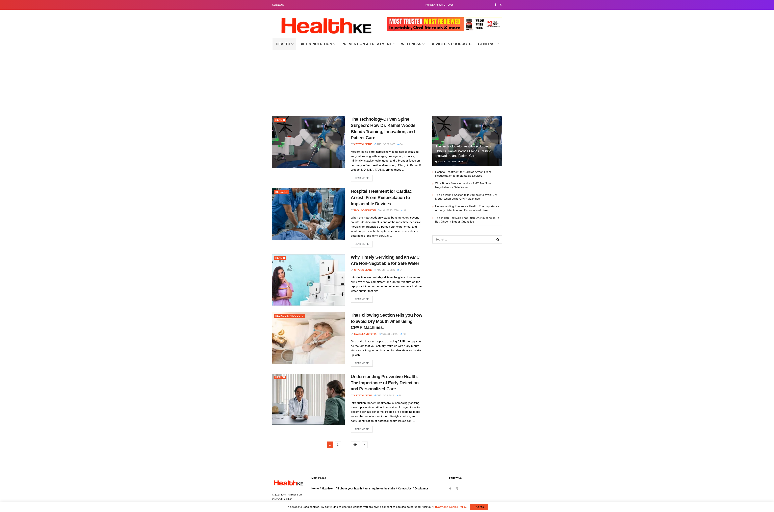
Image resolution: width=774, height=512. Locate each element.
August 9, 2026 (389, 334)
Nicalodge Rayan (365, 210)
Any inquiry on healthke (380, 488)
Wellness (411, 44)
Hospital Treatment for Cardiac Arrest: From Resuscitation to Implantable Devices (381, 197)
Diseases (281, 192)
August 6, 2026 (385, 395)
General (487, 44)
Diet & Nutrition (316, 44)
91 (404, 210)
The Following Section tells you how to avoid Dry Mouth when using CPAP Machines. (386, 321)
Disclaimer (421, 488)
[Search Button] (498, 239)
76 (399, 395)
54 (400, 270)
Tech (283, 494)
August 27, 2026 (385, 144)
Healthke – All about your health (342, 488)
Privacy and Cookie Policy (449, 506)
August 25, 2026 (389, 210)
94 (401, 144)
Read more (362, 178)
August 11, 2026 (385, 270)
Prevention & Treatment (366, 44)
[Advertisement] (387, 80)
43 (404, 334)
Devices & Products (451, 44)
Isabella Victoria (365, 334)
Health (283, 44)
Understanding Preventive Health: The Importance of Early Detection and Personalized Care (384, 383)
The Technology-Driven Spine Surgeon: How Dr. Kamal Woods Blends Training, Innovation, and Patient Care (463, 151)
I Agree (479, 506)
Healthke (287, 499)
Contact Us (278, 4)
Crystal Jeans (363, 144)
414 (355, 444)
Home (315, 488)
